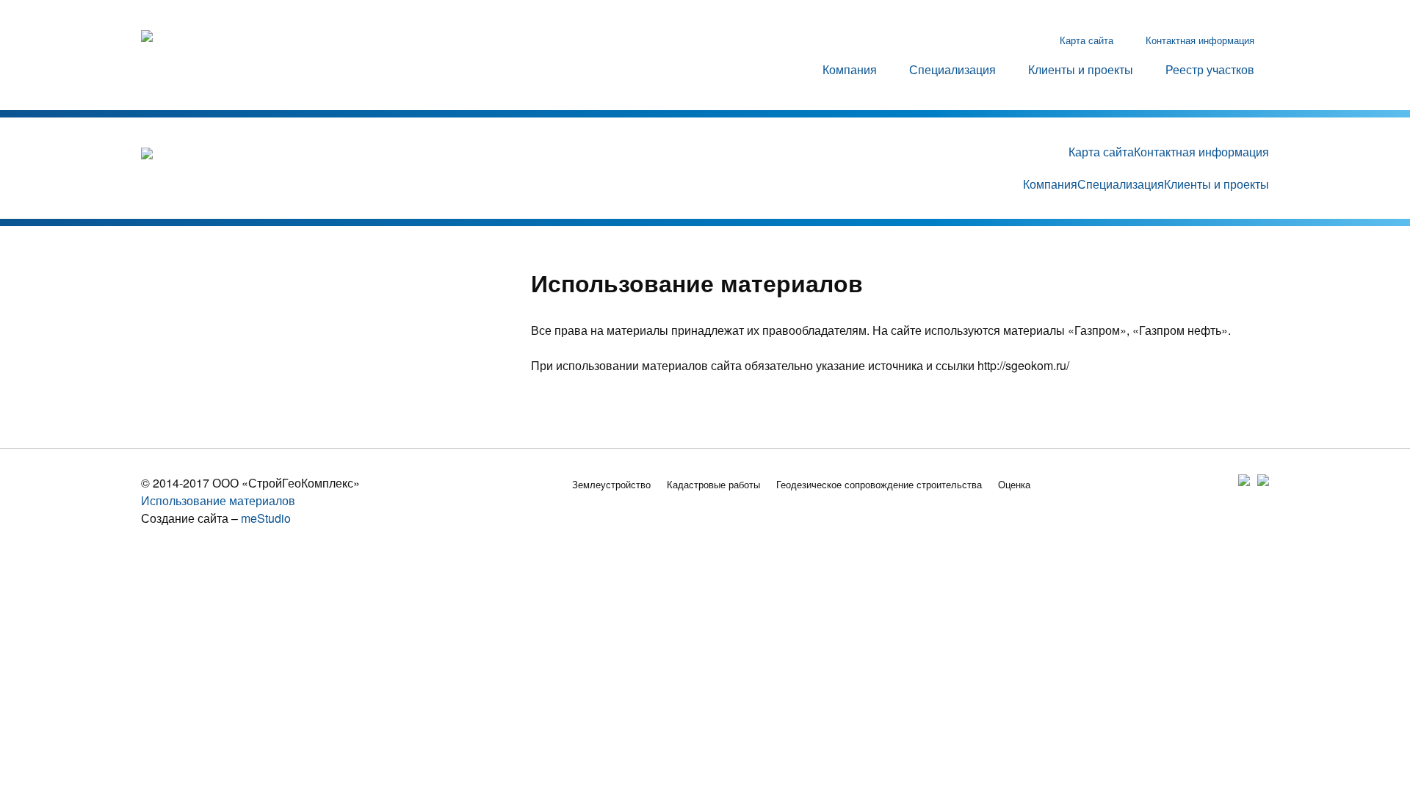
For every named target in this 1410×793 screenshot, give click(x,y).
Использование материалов (218, 500)
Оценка (1014, 484)
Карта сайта (1086, 40)
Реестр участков (1209, 69)
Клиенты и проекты (1080, 69)
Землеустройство (611, 484)
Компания (849, 69)
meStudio (266, 518)
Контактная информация (1200, 40)
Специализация (952, 69)
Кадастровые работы (713, 484)
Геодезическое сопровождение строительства (879, 484)
